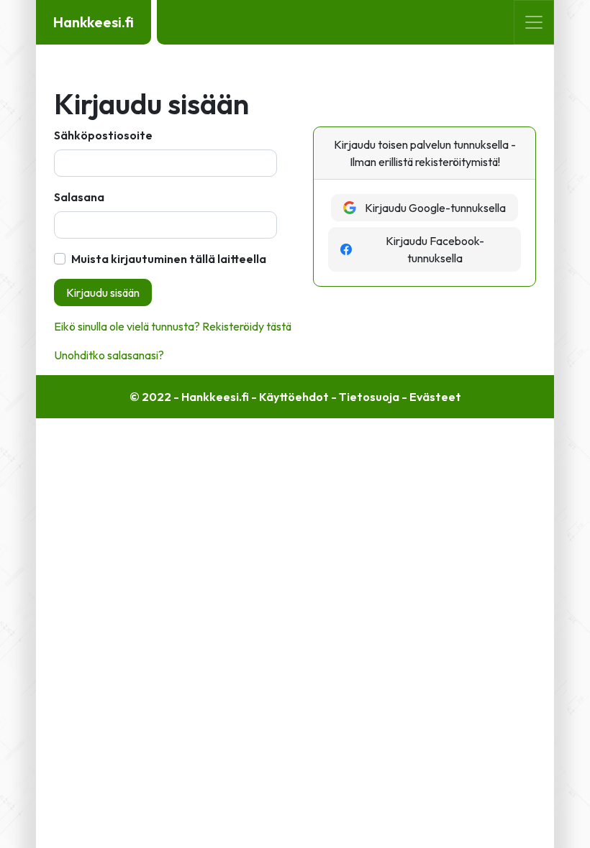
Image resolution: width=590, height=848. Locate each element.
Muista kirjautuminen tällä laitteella (168, 259)
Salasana (79, 197)
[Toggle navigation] (534, 22)
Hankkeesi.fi (93, 22)
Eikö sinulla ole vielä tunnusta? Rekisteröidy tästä (172, 326)
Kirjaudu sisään (103, 292)
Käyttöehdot (294, 397)
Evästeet (435, 397)
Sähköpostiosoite (103, 135)
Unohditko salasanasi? (109, 355)
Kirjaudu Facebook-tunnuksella (435, 249)
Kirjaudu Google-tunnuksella (435, 208)
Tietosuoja (369, 397)
